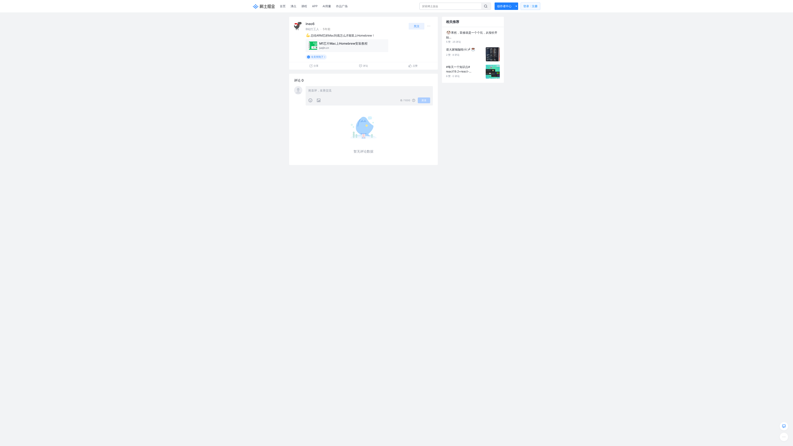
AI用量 (327, 6)
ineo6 (310, 24)
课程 (304, 6)
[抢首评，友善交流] (369, 90)
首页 (283, 6)
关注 (416, 26)
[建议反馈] (784, 426)
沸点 (293, 6)
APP (315, 6)
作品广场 (342, 6)
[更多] (784, 437)
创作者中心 (504, 6)
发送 (423, 100)
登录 (530, 6)
